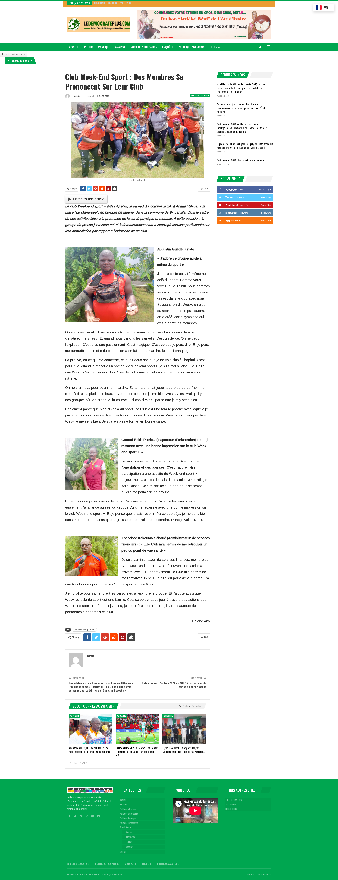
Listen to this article (15, 54)
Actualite (74, 715)
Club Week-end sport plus (84, 629)
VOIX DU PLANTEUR (233, 800)
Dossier (129, 846)
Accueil (123, 800)
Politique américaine (192, 47)
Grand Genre (125, 827)
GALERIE (123, 852)
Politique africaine (128, 809)
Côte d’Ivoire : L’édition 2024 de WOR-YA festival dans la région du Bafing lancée (174, 685)
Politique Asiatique (97, 47)
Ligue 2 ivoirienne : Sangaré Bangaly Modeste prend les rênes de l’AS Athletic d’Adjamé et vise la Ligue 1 (245, 145)
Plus (214, 47)
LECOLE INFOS (231, 809)
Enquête (167, 47)
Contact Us (125, 3)
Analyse (120, 47)
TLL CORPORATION (261, 874)
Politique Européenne (129, 822)
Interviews (130, 837)
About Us (112, 3)
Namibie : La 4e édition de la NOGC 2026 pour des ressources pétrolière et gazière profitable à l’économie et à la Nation (95, 60)
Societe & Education (144, 47)
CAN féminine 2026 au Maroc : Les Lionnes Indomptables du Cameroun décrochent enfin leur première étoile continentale (242, 127)
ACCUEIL (74, 47)
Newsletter (99, 3)
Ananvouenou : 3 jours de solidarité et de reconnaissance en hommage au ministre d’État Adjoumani (241, 108)
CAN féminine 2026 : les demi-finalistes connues (241, 160)
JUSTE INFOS (230, 804)
